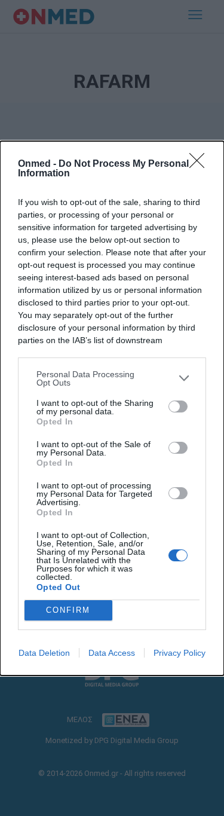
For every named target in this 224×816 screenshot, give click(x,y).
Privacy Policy (179, 653)
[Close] (200, 164)
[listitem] (112, 378)
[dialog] (112, 408)
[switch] (178, 406)
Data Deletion (44, 653)
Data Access (111, 653)
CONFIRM (68, 610)
